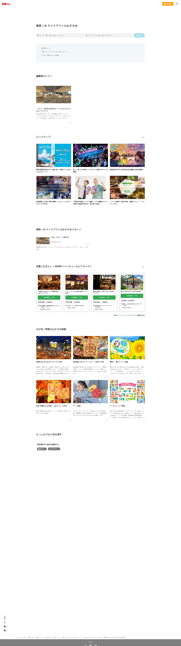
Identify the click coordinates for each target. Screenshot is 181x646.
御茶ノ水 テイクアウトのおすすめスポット (54, 52)
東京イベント (57, 637)
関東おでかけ (31, 637)
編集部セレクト (46, 48)
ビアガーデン (132, 315)
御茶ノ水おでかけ (66, 637)
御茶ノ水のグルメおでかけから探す (93, 637)
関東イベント (39, 637)
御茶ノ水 (41, 449)
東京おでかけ (48, 637)
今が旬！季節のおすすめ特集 (50, 55)
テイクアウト (53, 449)
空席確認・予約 (49, 297)
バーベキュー (122, 315)
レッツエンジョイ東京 (20, 637)
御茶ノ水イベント (77, 637)
